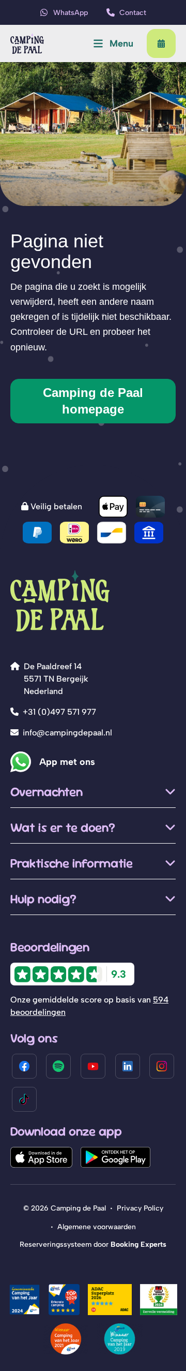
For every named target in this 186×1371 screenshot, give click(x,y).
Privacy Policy (140, 1208)
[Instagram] (161, 1066)
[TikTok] (24, 1099)
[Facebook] (24, 1066)
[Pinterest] (58, 1066)
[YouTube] (93, 1066)
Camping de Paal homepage (93, 401)
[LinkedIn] (127, 1066)
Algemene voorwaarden (96, 1226)
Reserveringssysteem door (93, 1244)
